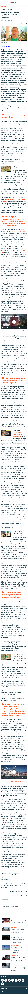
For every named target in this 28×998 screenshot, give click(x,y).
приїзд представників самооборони (17, 434)
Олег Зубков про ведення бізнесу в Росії (14, 317)
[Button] (10, 24)
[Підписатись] (2, 983)
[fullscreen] (25, 327)
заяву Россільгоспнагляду (17, 231)
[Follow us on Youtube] (9, 980)
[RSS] (19, 980)
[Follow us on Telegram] (12, 980)
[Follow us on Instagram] (16, 980)
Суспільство (14, 936)
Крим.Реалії (7, 318)
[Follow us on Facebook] (2, 980)
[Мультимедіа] (9, 996)
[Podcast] (23, 980)
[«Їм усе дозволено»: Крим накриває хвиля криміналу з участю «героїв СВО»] (6, 957)
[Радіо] (3, 996)
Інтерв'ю (3, 6)
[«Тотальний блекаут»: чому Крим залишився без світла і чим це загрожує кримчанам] (6, 947)
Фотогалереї (14, 927)
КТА (14, 996)
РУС (19, 996)
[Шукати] (24, 996)
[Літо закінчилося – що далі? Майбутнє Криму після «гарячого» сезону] (6, 920)
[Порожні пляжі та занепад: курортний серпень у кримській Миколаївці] (6, 929)
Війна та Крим (15, 919)
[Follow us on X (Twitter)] (5, 980)
